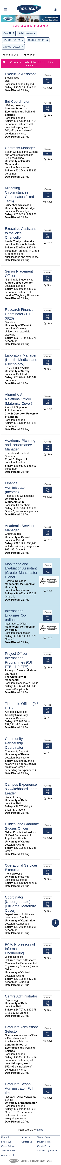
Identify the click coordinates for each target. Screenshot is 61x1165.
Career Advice (7, 1146)
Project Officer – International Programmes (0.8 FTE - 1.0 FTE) (18, 660)
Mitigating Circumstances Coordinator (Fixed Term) (19, 194)
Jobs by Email (8, 1150)
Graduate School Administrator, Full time (19, 1088)
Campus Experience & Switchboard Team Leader (21, 788)
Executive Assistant (20, 74)
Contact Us (26, 1142)
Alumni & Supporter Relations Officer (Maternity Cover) (20, 399)
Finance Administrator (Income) (15, 487)
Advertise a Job (8, 1155)
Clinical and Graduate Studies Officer (22, 826)
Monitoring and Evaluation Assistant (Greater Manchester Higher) (21, 570)
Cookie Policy (43, 1146)
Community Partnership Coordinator (14, 743)
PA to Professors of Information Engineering (20, 948)
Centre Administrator (21, 996)
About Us (25, 1137)
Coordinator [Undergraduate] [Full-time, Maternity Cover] (20, 903)
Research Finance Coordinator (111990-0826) (21, 314)
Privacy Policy (44, 1142)
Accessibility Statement (48, 1150)
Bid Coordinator (17, 101)
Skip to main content (13, 2)
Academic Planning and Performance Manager (20, 444)
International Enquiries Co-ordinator (15, 615)
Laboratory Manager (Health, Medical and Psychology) (21, 359)
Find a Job (6, 1137)
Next (40, 1129)
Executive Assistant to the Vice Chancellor (20, 233)
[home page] (29, 13)
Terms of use (43, 1137)
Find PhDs (6, 1142)
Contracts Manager (20, 148)
